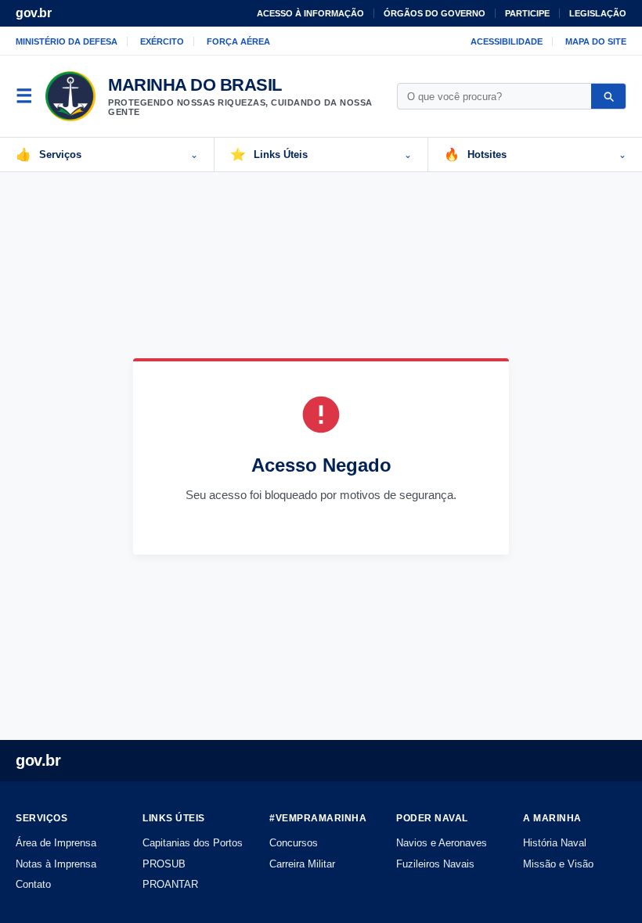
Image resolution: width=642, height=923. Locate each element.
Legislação (597, 13)
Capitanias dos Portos (192, 843)
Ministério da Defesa (66, 41)
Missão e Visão (558, 864)
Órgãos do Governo (434, 13)
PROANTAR (170, 884)
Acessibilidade (507, 41)
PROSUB (164, 864)
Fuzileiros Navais (435, 864)
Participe (527, 13)
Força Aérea (238, 41)
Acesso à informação (310, 13)
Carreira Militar (302, 864)
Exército (162, 41)
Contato (33, 884)
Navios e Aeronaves (441, 843)
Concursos (293, 843)
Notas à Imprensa (56, 864)
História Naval (554, 843)
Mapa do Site (595, 41)
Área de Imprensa (56, 843)
